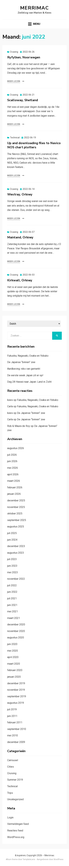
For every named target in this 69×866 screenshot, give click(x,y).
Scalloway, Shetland (22, 100)
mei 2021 (12, 611)
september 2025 (16, 520)
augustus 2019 (15, 702)
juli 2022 (12, 585)
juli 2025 (12, 533)
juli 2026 (12, 454)
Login (10, 817)
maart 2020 (13, 663)
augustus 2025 (15, 526)
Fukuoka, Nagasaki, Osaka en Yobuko (27, 355)
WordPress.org (15, 837)
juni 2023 (12, 565)
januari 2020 (14, 676)
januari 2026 (14, 493)
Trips (10, 792)
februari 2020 (14, 670)
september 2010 (16, 729)
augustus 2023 (15, 552)
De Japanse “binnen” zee (21, 362)
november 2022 (16, 578)
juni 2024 (12, 539)
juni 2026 (12, 461)
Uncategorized (15, 799)
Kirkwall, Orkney (19, 280)
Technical (15, 137)
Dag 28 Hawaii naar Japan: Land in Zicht (29, 381)
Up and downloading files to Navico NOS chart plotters (34, 145)
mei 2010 (12, 735)
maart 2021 (13, 618)
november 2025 (16, 507)
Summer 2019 (15, 779)
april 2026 (12, 474)
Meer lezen (13, 81)
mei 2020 (12, 650)
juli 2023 (12, 559)
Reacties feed (15, 830)
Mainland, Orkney (20, 237)
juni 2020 (12, 644)
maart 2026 (13, 480)
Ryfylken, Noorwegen (23, 57)
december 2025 (16, 500)
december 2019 (16, 683)
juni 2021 (12, 605)
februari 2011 (14, 722)
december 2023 (16, 546)
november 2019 (16, 689)
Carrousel (12, 760)
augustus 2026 (15, 448)
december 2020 (16, 624)
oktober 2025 (14, 513)
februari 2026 (14, 487)
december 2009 (16, 742)
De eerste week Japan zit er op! (25, 375)
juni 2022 (12, 591)
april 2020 (12, 657)
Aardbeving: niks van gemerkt (23, 368)
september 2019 (16, 696)
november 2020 (16, 631)
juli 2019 (12, 709)
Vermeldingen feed (18, 823)
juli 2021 (12, 598)
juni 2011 (12, 716)
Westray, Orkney (19, 194)
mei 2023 (12, 572)
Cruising (14, 52)
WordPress (58, 859)
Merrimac (34, 8)
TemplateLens (29, 859)
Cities (10, 766)
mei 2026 (12, 467)
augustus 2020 (15, 637)
